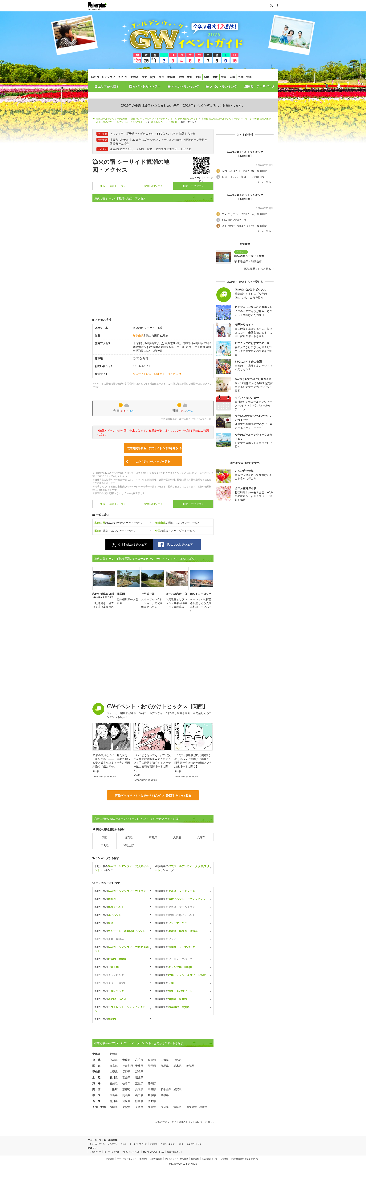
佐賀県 (126, 1107)
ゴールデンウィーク (138, 1143)
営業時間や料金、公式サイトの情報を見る (152, 448)
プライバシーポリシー (126, 1158)
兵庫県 (201, 837)
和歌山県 (138, 335)
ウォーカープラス (97, 1143)
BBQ (160, 133)
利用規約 (110, 1158)
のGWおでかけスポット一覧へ (118, 522)
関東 (153, 77)
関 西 (96, 1089)
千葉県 (139, 1065)
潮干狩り (131, 133)
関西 (206, 77)
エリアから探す (108, 86)
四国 (232, 77)
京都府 (153, 837)
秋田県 (152, 1060)
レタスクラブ (95, 1152)
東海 (181, 77)
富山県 (126, 1077)
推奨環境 (143, 1158)
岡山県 (126, 1095)
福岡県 (114, 1107)
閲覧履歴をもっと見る (258, 268)
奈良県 (105, 845)
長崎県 (139, 1107)
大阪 (215, 77)
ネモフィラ (117, 133)
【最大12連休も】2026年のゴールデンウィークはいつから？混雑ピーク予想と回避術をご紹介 (158, 141)
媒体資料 (195, 1158)
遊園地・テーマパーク (259, 86)
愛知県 (114, 1083)
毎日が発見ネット (174, 1152)
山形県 (165, 1060)
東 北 (96, 1060)
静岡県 (152, 1083)
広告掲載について (209, 1158)
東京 (161, 77)
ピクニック (147, 133)
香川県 (114, 1101)
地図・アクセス (192, 186)
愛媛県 (126, 1101)
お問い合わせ (156, 1158)
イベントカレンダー (146, 86)
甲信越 (171, 77)
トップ (112, 186)
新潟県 (139, 1071)
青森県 (126, 1060)
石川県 (114, 1077)
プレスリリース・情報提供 (176, 1158)
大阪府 (177, 837)
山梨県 (114, 1071)
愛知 (189, 77)
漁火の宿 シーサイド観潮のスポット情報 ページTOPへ (185, 1122)
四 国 (96, 1101)
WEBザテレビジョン (131, 1152)
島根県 (165, 1095)
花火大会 (154, 1143)
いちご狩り (112, 1143)
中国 (223, 77)
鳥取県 (152, 1095)
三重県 (139, 1083)
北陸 (198, 77)
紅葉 (181, 1143)
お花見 (123, 1143)
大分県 (165, 1107)
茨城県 (190, 1065)
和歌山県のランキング (122, 868)
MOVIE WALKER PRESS (153, 1152)
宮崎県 (177, 1107)
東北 (144, 77)
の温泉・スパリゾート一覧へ (177, 522)
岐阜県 (126, 1083)
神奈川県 (127, 1065)
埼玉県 (152, 1065)
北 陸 (96, 1077)
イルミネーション (194, 1143)
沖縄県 (203, 1107)
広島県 (114, 1095)
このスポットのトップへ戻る (152, 461)
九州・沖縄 (245, 77)
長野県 (126, 1071)
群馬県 (165, 1065)
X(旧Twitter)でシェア (132, 544)
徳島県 (139, 1101)
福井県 (139, 1077)
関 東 (96, 1065)
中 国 (96, 1095)
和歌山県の (122, 891)
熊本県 (152, 1107)
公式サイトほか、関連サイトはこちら (155, 374)
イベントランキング (185, 86)
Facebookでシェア (180, 544)
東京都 (114, 1065)
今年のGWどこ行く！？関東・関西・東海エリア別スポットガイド (150, 149)
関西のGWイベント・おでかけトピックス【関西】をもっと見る (153, 795)
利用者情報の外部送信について (244, 1158)
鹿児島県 (191, 1107)
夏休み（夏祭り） (168, 1143)
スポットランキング (223, 86)
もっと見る (265, 182)
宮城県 (114, 1060)
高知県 (152, 1101)
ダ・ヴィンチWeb (111, 1152)
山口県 (139, 1095)
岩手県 (139, 1060)
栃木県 (177, 1065)
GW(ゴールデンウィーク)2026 (109, 77)
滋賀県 (129, 837)
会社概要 (224, 1158)
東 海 (96, 1083)
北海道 (135, 77)
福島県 (177, 1060)
